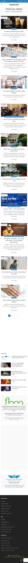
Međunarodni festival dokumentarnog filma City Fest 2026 (19, 373)
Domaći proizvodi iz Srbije (7, 550)
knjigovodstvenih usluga (14, 480)
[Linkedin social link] (4, 1)
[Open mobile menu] (1, 4)
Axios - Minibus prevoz (6, 538)
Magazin (14, 56)
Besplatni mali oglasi (6, 506)
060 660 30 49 (11, 487)
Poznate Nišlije (5, 503)
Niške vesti (7, 116)
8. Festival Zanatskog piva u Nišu (14, 31)
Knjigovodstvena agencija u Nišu (9, 547)
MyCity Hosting (5, 540)
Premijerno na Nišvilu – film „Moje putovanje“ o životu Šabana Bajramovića (14, 240)
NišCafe (14, 28)
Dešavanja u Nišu (5, 508)
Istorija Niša (4, 524)
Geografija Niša (5, 522)
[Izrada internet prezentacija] (14, 400)
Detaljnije (14, 39)
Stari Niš (3, 519)
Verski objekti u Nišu (6, 529)
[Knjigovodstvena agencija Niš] (14, 476)
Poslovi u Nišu (4, 511)
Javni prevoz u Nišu (6, 513)
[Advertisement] (14, 335)
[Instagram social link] (3, 1)
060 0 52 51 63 (15, 419)
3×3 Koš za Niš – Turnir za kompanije (14, 209)
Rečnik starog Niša (6, 531)
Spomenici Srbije (5, 543)
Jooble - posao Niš (5, 545)
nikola (19, 9)
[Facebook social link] (1, 1)
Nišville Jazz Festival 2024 (17, 116)
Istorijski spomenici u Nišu (7, 527)
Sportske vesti (16, 206)
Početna (8, 11)
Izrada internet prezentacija (14, 415)
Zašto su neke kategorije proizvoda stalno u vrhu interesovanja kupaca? (18, 365)
